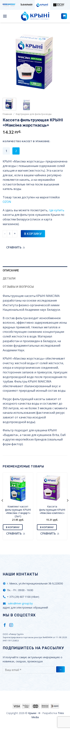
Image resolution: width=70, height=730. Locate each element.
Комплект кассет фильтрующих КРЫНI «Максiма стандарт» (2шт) (18, 511)
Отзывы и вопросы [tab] (18, 286)
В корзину (32, 234)
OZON (7, 202)
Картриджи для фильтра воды (34, 114)
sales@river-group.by (20, 603)
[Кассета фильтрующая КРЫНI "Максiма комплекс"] (52, 487)
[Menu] (5, 16)
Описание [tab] (11, 270)
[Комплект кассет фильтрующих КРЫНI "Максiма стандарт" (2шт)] (18, 487)
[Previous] (8, 61)
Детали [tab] (9, 278)
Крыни (32, 713)
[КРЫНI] (35, 16)
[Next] (61, 61)
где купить (56, 210)
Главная (7, 114)
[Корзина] (64, 16)
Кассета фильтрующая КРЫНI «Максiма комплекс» (52, 510)
